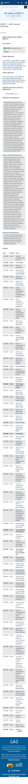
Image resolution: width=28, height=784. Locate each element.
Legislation (13, 15)
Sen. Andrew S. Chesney (19, 361)
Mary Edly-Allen (18, 69)
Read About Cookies (14, 759)
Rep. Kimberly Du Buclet (19, 429)
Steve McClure (18, 65)
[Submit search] (25, 7)
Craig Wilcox (11, 65)
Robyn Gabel (6, 78)
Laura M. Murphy (20, 62)
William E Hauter (16, 81)
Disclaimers (12, 776)
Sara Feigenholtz (11, 62)
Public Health (19, 278)
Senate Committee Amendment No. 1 (13, 155)
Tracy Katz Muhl (10, 76)
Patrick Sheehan (7, 81)
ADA (24, 774)
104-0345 (6, 51)
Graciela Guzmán (7, 69)
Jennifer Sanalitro (11, 80)
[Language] (21, 2)
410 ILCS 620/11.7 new (11, 93)
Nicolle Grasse (13, 78)
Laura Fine (8, 60)
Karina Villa (6, 64)
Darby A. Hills (11, 67)
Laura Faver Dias (19, 76)
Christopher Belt (13, 64)
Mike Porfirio (18, 67)
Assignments (19, 267)
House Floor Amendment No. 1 (11, 232)
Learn (17, 776)
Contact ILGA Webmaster (14, 751)
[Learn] (18, 2)
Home (7, 15)
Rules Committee (20, 489)
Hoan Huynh (12, 83)
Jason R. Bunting (20, 80)
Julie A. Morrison (16, 60)
